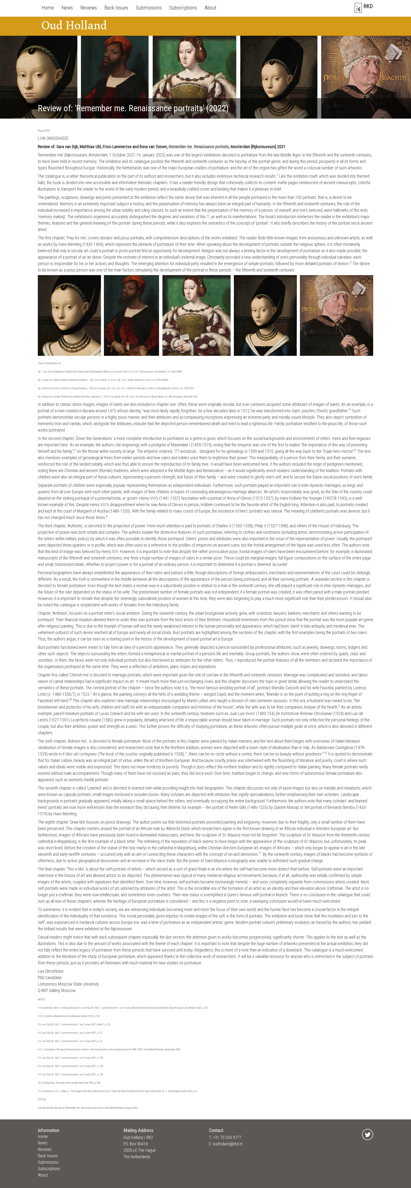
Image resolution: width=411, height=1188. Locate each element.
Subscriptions (183, 8)
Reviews (88, 8)
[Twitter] (367, 1134)
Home (48, 8)
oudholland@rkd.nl (227, 1143)
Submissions (149, 8)
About (210, 8)
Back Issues (116, 8)
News (67, 8)
